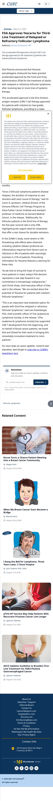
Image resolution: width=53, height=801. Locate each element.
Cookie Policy (42, 164)
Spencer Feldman (13, 620)
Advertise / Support (27, 702)
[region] (26, 147)
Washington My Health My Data (26, 731)
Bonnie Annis (11, 516)
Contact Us (26, 708)
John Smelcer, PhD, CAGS (16, 568)
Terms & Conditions (26, 723)
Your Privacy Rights (26, 734)
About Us (26, 699)
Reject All (17, 177)
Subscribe (39, 382)
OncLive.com (27, 717)
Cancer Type (24, 11)
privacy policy (9, 389)
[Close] (48, 113)
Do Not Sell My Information (26, 728)
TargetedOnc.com (26, 714)
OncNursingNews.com (26, 720)
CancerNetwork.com (26, 711)
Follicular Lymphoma (11, 403)
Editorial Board (27, 705)
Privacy (26, 726)
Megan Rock (11, 464)
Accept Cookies (36, 177)
